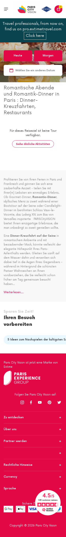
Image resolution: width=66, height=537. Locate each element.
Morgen (48, 55)
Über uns (10, 429)
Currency (10, 477)
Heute (18, 55)
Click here (35, 36)
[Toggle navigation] (6, 9)
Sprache (10, 488)
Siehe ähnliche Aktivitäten (33, 144)
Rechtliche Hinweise (18, 465)
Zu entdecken (14, 417)
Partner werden (15, 441)
